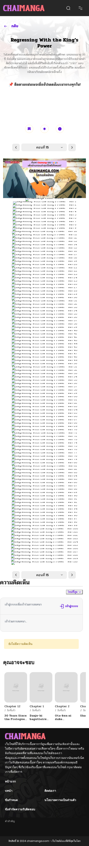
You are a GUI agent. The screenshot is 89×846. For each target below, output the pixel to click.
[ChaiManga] (23, 8)
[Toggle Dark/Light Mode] (44, 129)
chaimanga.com (38, 841)
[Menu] (80, 8)
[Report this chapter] (60, 129)
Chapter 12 (12, 706)
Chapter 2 (62, 706)
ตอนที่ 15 (42, 147)
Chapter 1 (37, 706)
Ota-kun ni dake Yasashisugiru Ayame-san (66, 720)
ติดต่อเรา (50, 791)
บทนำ (8, 791)
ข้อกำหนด (11, 800)
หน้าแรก (10, 781)
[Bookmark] (29, 129)
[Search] (68, 8)
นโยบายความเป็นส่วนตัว (60, 800)
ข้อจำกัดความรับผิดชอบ (20, 809)
